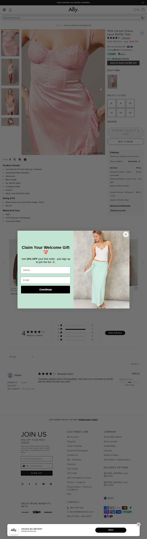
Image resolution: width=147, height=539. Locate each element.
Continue (45, 289)
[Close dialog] (125, 234)
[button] (139, 525)
